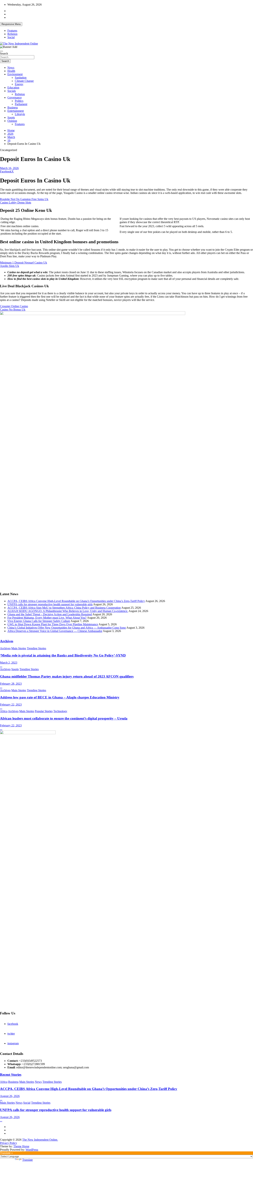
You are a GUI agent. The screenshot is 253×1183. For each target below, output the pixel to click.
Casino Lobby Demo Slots (15, 202)
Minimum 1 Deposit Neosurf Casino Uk (23, 262)
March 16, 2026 (9, 168)
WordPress (32, 1149)
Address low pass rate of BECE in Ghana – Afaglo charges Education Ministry (59, 697)
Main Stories (18, 648)
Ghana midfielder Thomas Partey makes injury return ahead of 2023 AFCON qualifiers (67, 676)
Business (12, 107)
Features (12, 30)
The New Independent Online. (40, 1139)
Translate (27, 1159)
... (1, 665)
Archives (6, 641)
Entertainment (15, 110)
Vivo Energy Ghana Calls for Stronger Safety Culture (38, 621)
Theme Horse (21, 1146)
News (10, 67)
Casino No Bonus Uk (12, 309)
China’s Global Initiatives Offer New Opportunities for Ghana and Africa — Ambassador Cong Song (66, 627)
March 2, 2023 (8, 662)
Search (4, 53)
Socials (11, 90)
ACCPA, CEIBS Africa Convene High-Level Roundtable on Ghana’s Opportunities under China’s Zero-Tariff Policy (76, 601)
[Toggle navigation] (1, 51)
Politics (19, 100)
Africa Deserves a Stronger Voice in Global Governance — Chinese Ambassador (54, 631)
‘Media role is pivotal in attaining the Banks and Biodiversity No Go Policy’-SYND (63, 655)
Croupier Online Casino (14, 306)
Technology (60, 711)
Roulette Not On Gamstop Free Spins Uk (24, 199)
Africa (3, 711)
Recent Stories (10, 1075)
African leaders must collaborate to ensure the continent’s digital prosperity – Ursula (63, 718)
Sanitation (20, 77)
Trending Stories (36, 648)
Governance (14, 97)
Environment (15, 74)
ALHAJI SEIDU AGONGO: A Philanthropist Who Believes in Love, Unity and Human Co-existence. (67, 611)
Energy (19, 84)
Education (13, 87)
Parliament (21, 104)
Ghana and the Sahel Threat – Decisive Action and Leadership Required (49, 614)
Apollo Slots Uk (9, 265)
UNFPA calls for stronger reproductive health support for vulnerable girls (50, 604)
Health (11, 70)
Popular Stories (44, 711)
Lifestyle (20, 114)
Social (11, 37)
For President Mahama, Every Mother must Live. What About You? (46, 617)
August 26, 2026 (10, 1096)
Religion (12, 33)
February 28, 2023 (11, 683)
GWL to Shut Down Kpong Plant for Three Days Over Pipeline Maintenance (52, 624)
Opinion (12, 120)
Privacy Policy (8, 1143)
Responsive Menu (11, 24)
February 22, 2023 (11, 704)
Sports (11, 117)
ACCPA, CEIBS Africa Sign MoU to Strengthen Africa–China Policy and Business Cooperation (64, 607)
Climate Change (24, 80)
